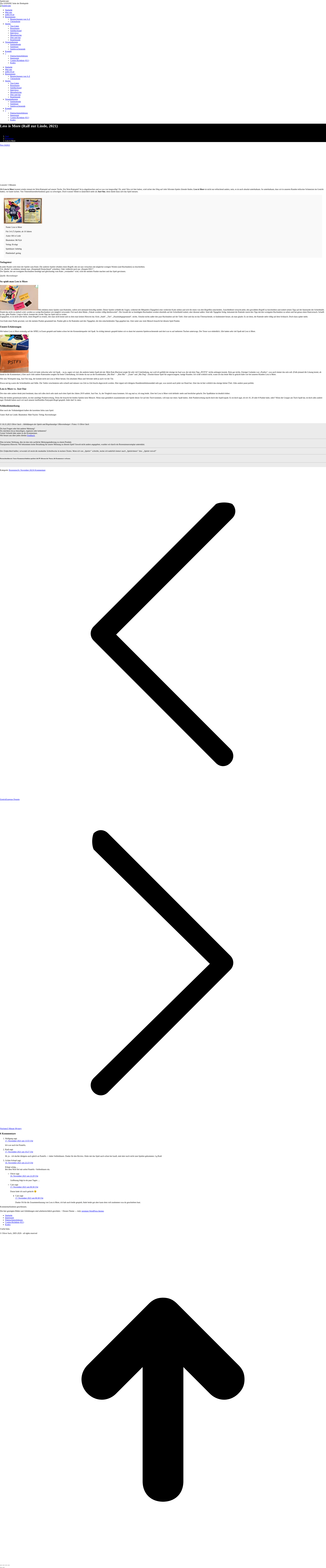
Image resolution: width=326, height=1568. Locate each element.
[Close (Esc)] (1, 1565)
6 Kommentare (39, 470)
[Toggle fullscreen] (6, 1565)
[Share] (4, 1565)
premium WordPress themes (93, 1211)
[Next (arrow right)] (4, 1567)
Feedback (31, 435)
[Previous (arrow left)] (1, 1567)
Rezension (13, 470)
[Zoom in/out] (9, 1565)
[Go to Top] (163, 1562)
